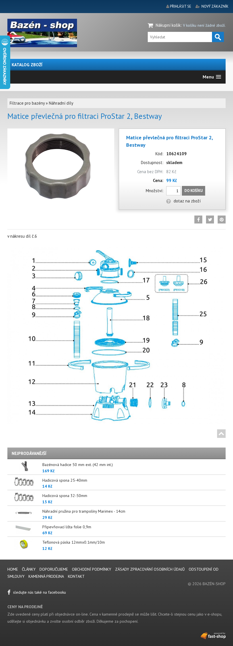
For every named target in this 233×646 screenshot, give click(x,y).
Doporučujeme (53, 569)
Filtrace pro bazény (27, 103)
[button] (212, 77)
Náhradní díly (61, 103)
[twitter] (210, 219)
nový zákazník (214, 6)
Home (12, 569)
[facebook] (198, 219)
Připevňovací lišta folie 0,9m (66, 526)
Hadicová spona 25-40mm (64, 480)
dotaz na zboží (187, 201)
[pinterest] (222, 219)
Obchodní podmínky (91, 569)
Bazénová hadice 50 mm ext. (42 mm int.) (77, 464)
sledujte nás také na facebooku (39, 592)
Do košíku (193, 190)
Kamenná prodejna (46, 576)
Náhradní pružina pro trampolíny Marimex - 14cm (83, 511)
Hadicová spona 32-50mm (64, 495)
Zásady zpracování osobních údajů (150, 569)
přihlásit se (180, 6)
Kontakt (76, 576)
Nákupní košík (168, 25)
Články (29, 569)
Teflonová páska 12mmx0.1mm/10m (73, 542)
